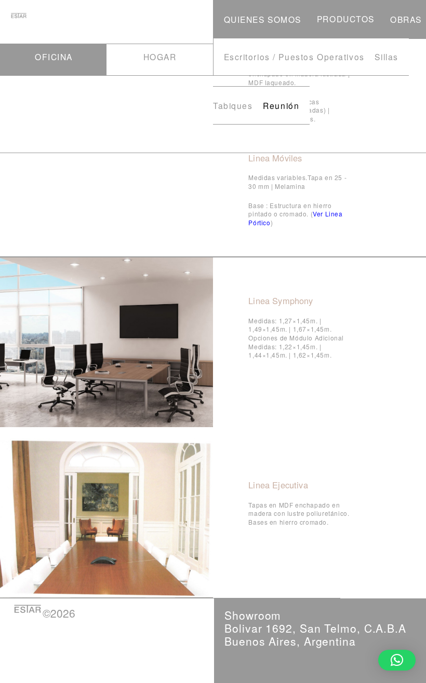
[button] (397, 660)
